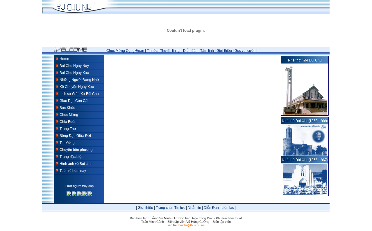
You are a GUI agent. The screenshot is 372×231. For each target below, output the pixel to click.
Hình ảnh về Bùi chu (76, 164)
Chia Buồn (68, 122)
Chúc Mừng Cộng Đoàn (125, 51)
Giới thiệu (224, 51)
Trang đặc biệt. (71, 157)
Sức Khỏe (67, 108)
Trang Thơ (68, 129)
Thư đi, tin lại (170, 51)
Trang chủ (164, 208)
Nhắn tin (194, 208)
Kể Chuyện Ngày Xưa (77, 87)
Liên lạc (227, 208)
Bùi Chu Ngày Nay (74, 66)
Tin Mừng (67, 143)
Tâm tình (207, 51)
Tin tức (152, 51)
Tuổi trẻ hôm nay (73, 171)
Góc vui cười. (245, 51)
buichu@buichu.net (191, 225)
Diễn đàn (190, 51)
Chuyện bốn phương (76, 150)
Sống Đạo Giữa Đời (75, 136)
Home (64, 59)
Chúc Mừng (69, 115)
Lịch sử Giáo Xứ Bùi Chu (79, 94)
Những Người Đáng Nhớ (79, 80)
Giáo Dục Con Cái (74, 101)
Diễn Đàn (211, 208)
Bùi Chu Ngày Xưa (74, 73)
